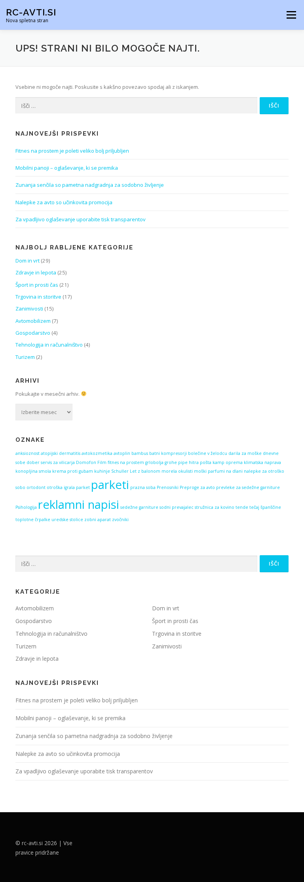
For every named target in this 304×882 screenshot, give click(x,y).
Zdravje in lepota (35, 272)
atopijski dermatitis (60, 453)
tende (242, 507)
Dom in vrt (27, 260)
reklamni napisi (78, 504)
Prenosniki (168, 487)
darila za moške (245, 453)
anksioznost (27, 453)
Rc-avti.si (31, 12)
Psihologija (26, 507)
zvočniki (120, 519)
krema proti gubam (72, 471)
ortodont (36, 487)
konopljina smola (33, 471)
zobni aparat (97, 519)
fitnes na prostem (126, 462)
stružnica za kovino (214, 507)
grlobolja (154, 462)
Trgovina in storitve (38, 296)
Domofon (86, 462)
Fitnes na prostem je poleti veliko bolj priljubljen (72, 150)
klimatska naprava (262, 462)
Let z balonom (145, 471)
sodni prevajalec (177, 507)
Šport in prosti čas (36, 284)
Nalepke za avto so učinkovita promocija (63, 202)
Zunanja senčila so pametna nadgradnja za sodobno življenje (89, 184)
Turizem (25, 356)
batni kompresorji (168, 453)
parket (83, 487)
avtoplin (122, 453)
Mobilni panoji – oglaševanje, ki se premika (66, 167)
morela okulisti (177, 471)
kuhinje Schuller (111, 471)
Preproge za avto (197, 487)
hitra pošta (200, 462)
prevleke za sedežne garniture (248, 487)
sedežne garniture (139, 507)
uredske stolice (67, 519)
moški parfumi (209, 471)
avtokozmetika (97, 453)
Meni (290, 14)
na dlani (234, 471)
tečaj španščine (265, 507)
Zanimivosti (29, 308)
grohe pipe (176, 462)
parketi (110, 485)
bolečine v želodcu (207, 453)
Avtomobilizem (33, 320)
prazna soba (143, 487)
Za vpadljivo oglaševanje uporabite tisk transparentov (80, 219)
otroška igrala (61, 487)
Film (101, 462)
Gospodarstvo (32, 332)
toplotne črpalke (32, 519)
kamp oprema (228, 462)
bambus (139, 453)
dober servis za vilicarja (51, 462)
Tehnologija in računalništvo (49, 344)
